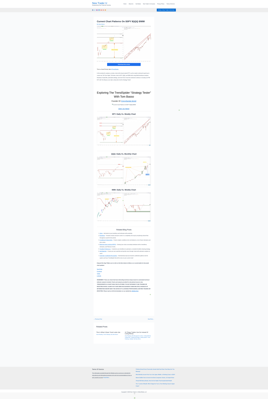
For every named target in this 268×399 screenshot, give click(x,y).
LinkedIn (99, 276)
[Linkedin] (99, 10)
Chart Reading (99, 334)
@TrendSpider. (115, 69)
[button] (166, 10)
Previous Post (98, 319)
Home (124, 3)
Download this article (124, 64)
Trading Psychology (135, 337)
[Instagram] (97, 10)
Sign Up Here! (123, 109)
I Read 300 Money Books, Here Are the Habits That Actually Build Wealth (154, 380)
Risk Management (136, 335)
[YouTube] (101, 10)
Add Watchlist (103, 251)
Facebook (99, 271)
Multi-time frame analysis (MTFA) (108, 244)
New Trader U (99, 3)
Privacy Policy (160, 3)
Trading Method (147, 335)
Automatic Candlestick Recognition (108, 255)
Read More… (106, 377)
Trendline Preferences (105, 249)
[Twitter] (94, 10)
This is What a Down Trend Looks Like (108, 332)
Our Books (138, 3)
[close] (134, 393)
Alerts (101, 233)
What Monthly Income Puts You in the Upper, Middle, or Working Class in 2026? (155, 374)
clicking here (135, 291)
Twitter (98, 273)
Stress (141, 335)
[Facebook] (92, 10)
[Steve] (103, 10)
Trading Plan (127, 337)
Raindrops (102, 235)
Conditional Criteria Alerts (106, 240)
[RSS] (105, 10)
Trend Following (106, 334)
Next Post (151, 319)
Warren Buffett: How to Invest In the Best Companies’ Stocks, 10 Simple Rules (155, 377)
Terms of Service (171, 3)
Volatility (131, 338)
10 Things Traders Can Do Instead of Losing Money (136, 333)
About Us (131, 3)
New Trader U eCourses (149, 3)
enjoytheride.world (128, 101)
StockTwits (99, 269)
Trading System (143, 337)
